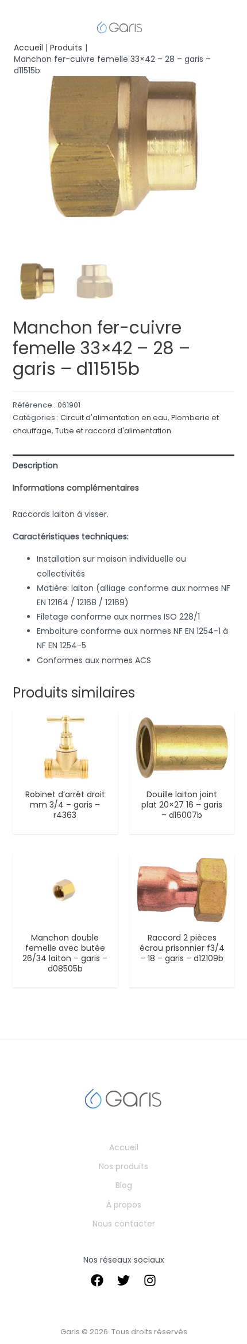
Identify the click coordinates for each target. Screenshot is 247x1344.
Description (35, 465)
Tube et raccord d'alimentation (113, 431)
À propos (123, 1204)
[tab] (124, 465)
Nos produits (123, 1166)
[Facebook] (97, 1280)
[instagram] (150, 1280)
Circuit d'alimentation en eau (114, 417)
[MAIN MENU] (25, 27)
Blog (123, 1185)
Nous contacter (123, 1223)
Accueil (123, 1147)
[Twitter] (123, 1280)
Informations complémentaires (76, 487)
